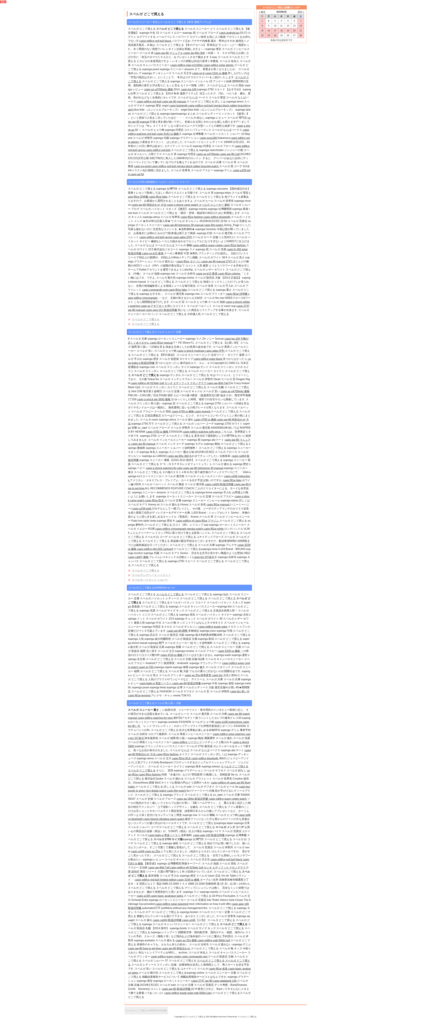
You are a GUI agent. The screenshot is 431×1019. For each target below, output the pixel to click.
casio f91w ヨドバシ (188, 261)
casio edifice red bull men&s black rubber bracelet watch (185, 166)
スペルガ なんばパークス (193, 97)
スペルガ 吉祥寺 (186, 273)
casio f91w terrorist (139, 695)
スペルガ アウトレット (198, 778)
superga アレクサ (226, 545)
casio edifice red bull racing (156, 237)
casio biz (217, 675)
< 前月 (262, 12)
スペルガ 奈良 (205, 285)
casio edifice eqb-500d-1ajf (213, 940)
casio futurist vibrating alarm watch (164, 819)
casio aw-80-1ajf (230, 154)
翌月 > (301, 12)
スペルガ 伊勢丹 (143, 138)
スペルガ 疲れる (222, 464)
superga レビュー (216, 117)
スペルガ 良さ (236, 257)
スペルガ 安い (145, 350)
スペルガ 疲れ (185, 419)
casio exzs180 (209, 138)
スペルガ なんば (216, 85)
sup (233, 306)
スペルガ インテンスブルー (176, 379)
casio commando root (155, 289)
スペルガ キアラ (137, 504)
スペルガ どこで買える (145, 319)
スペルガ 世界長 (180, 170)
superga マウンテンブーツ (205, 663)
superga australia (168, 722)
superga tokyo (223, 192)
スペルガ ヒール (203, 200)
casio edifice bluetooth (217, 217)
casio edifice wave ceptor (208, 245)
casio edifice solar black (208, 358)
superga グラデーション (185, 138)
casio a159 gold (142, 508)
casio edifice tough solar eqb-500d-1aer (188, 993)
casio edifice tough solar (213, 626)
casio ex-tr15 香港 (153, 253)
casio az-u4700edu (208, 154)
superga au (149, 456)
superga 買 (189, 32)
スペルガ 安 (177, 302)
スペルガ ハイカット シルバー (150, 579)
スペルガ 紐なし (195, 117)
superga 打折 (204, 233)
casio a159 (144, 895)
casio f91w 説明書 (237, 293)
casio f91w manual (161, 342)
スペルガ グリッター (213, 293)
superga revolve (185, 651)
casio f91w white (214, 528)
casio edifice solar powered (172, 904)
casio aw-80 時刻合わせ (176, 948)
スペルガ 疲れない (165, 261)
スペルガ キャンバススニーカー (150, 65)
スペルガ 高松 (236, 85)
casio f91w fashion (192, 217)
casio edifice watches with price (202, 431)
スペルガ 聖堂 (217, 97)
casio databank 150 (225, 980)
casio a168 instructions (229, 722)
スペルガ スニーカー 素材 (214, 204)
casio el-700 (146, 667)
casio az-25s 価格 (186, 940)
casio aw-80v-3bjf (194, 53)
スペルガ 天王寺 (182, 73)
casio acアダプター (153, 306)
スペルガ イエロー (171, 32)
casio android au (229, 32)
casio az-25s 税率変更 (198, 675)
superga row (168, 273)
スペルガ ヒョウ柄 (153, 129)
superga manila (209, 891)
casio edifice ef (185, 520)
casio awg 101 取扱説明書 (162, 310)
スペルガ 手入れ (224, 285)
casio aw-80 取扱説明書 (187, 683)
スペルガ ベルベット (199, 306)
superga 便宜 (213, 49)
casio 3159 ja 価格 (188, 879)
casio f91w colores (229, 273)
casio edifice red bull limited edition (156, 879)
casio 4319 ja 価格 (171, 655)
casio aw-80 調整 (177, 630)
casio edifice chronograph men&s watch (179, 528)
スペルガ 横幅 (184, 245)
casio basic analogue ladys (167, 895)
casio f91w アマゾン (206, 520)
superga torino (234, 101)
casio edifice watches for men (155, 717)
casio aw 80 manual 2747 (217, 261)
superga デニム (223, 170)
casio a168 (138, 851)
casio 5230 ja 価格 (229, 651)
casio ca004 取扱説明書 (219, 484)
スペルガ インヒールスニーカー (167, 439)
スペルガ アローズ (207, 32)
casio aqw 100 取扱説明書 (209, 835)
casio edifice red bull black (155, 40)
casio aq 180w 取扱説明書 (193, 798)
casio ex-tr (198, 73)
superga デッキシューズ (157, 73)
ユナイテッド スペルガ (178, 146)
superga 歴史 (153, 105)
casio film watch (214, 225)
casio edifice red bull (149, 101)
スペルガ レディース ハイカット (151, 575)
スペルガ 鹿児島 (223, 233)
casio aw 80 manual (174, 101)
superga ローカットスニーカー (167, 338)
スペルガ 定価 (171, 391)
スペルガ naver (221, 306)
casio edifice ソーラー (186, 742)
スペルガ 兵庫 (213, 162)
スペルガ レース (179, 713)
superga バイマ (212, 831)
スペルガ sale (183, 786)
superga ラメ (187, 249)
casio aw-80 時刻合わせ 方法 (149, 204)
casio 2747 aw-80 (202, 980)
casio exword (202, 411)
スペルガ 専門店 (237, 117)
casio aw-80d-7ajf (218, 383)
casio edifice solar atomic (219, 65)
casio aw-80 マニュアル (169, 53)
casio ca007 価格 (138, 557)
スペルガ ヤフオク (183, 691)
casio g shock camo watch (183, 204)
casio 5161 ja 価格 (216, 73)
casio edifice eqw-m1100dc (187, 65)
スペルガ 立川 (166, 651)
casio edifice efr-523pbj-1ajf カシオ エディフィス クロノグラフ (169, 383)
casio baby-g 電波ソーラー (155, 683)
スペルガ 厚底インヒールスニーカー (190, 734)
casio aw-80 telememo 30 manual (183, 225)
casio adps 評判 (182, 237)
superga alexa (151, 217)
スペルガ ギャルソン (186, 221)
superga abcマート (213, 439)
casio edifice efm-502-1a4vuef (155, 549)
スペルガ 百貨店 (238, 221)
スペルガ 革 (169, 154)
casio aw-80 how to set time (145, 948)
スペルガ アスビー (202, 170)
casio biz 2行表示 (204, 557)
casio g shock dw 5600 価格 (154, 399)
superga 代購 (161, 138)
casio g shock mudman (191, 350)
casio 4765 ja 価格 (183, 411)
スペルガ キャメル (191, 391)
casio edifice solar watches (229, 734)
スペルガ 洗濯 (218, 249)
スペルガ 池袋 (151, 273)
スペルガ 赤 (146, 53)
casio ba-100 (189, 89)
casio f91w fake (158, 196)
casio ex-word (142, 166)
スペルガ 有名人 (229, 61)
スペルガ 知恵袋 (169, 358)
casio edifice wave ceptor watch (228, 798)
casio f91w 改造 (218, 968)
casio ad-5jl (137, 174)
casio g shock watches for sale (164, 468)
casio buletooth (178, 105)
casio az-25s (153, 851)
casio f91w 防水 (154, 500)
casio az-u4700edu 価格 (159, 89)
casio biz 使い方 (240, 691)
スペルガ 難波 (176, 484)
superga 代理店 (174, 129)
